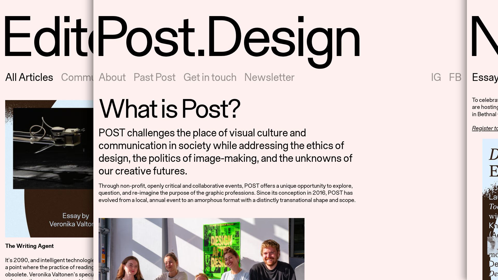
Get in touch (210, 77)
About (112, 77)
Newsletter (269, 77)
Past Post (155, 77)
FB (455, 77)
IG (436, 77)
